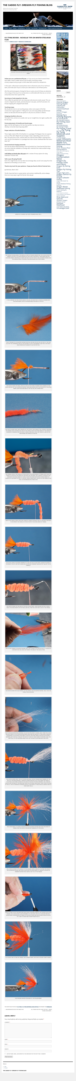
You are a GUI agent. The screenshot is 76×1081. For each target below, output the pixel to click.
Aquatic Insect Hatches (61, 100)
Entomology (59, 113)
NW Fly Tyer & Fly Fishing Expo (63, 151)
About (10, 28)
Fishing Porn (62, 115)
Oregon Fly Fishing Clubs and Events (62, 162)
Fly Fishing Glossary (62, 125)
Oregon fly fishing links (63, 167)
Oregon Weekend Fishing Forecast (64, 184)
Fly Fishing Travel (42, 28)
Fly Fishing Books (62, 118)
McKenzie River (64, 140)
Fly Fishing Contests (63, 120)
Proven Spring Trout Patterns (62, 192)
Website (6, 1049)
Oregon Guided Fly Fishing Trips (55, 28)
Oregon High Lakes (63, 173)
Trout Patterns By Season (63, 206)
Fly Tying (28, 28)
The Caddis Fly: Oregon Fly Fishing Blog (27, 5)
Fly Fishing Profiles (62, 127)
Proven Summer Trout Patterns (63, 194)
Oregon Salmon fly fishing (64, 175)
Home (6, 28)
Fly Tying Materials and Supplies (30, 1006)
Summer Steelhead (60, 204)
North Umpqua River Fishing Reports (63, 148)
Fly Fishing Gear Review (63, 122)
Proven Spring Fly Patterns (61, 190)
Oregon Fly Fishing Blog (25, 41)
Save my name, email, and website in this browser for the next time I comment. (26, 1054)
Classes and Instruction (61, 106)
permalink (49, 1006)
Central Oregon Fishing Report (62, 103)
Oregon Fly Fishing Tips (64, 170)
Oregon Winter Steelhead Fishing (63, 187)
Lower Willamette (64, 139)
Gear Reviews (34, 28)
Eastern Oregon (62, 112)
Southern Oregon (62, 200)
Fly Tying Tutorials (61, 137)
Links (5, 1066)
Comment (7, 1022)
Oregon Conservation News (63, 157)
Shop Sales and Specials (62, 198)
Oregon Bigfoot (60, 152)
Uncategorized (63, 208)
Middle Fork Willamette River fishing (64, 144)
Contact (5, 1068)
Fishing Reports (21, 28)
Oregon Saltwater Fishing (63, 178)
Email (6, 1044)
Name (6, 1039)
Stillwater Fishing (61, 202)
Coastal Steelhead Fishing (63, 109)
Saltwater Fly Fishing (61, 195)
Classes (14, 28)
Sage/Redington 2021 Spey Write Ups (14, 33)
